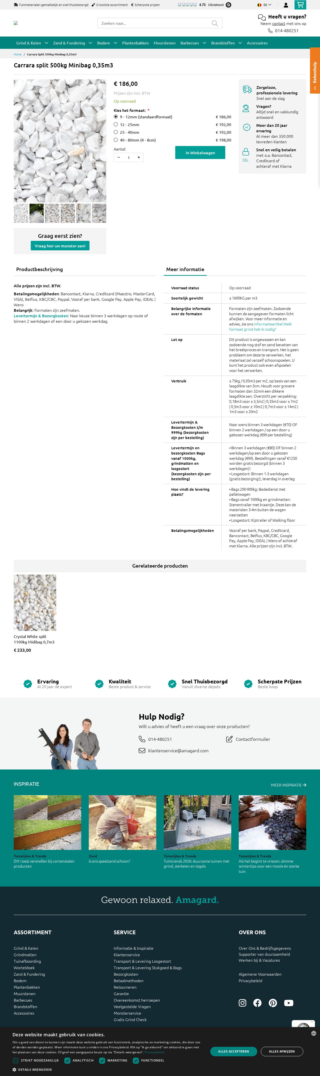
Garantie (121, 993)
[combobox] (153, 23)
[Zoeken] (215, 23)
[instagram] (242, 1003)
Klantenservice (127, 954)
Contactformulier (253, 739)
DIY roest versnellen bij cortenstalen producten (44, 863)
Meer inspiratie (287, 784)
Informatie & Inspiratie (134, 948)
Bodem (20, 980)
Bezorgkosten (126, 974)
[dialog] (160, 1051)
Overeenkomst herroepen (137, 1000)
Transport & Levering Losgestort (142, 961)
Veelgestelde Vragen (132, 1006)
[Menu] (312, 1023)
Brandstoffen (25, 1006)
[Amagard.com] (16, 23)
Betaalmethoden (129, 980)
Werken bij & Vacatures (259, 960)
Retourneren (125, 987)
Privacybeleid (250, 980)
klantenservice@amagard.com (178, 750)
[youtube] (289, 1003)
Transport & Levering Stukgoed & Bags (148, 967)
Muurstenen (25, 993)
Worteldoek (24, 967)
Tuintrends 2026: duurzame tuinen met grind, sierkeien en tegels (197, 863)
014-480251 (287, 30)
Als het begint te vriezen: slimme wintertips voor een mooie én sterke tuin (269, 866)
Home (18, 54)
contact (278, 23)
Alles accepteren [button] (233, 1051)
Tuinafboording (27, 961)
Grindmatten (25, 954)
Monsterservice (127, 1013)
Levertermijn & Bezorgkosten (41, 315)
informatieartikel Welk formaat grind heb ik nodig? (260, 326)
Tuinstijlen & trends (30, 856)
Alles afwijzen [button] (282, 1051)
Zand (93, 856)
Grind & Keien (26, 948)
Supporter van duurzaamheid (264, 954)
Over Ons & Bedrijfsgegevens (265, 948)
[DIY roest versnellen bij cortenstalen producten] (47, 822)
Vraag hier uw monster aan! (60, 245)
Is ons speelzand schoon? (109, 861)
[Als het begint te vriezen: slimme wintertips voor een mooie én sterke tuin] (272, 822)
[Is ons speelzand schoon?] (122, 822)
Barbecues (23, 1000)
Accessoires (24, 1013)
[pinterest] (273, 1003)
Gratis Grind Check (130, 1019)
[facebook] (257, 1003)
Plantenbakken (27, 987)
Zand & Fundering (29, 974)
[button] (107, 1070)
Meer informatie (185, 269)
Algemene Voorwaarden (260, 974)
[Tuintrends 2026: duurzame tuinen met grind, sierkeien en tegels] (197, 822)
